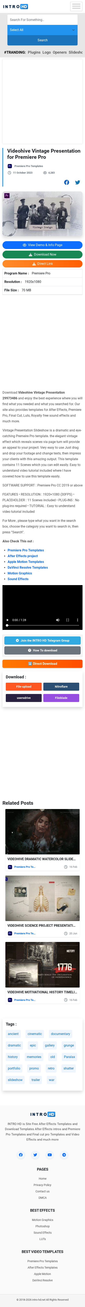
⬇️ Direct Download (42, 664)
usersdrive (24, 698)
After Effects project (23, 556)
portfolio (14, 1068)
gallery (50, 1045)
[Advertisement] (42, 101)
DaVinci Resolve (42, 1280)
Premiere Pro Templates (28, 166)
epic (33, 1045)
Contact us (42, 1191)
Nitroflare (61, 686)
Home (42, 1178)
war (51, 1080)
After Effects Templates (43, 1267)
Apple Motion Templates (26, 562)
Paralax (69, 1057)
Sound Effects (18, 579)
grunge (69, 1045)
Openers (60, 52)
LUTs (42, 1239)
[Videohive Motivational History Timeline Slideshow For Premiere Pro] (42, 964)
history (13, 1057)
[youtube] (50, 1155)
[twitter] (35, 1155)
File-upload (23, 686)
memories (34, 1057)
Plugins (34, 52)
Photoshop (42, 1226)
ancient (13, 1034)
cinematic (35, 1034)
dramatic (14, 1045)
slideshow (15, 1080)
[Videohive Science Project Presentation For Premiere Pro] (42, 898)
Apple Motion (42, 1274)
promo (34, 1068)
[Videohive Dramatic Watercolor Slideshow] (42, 831)
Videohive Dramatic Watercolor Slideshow (45, 859)
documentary (60, 1034)
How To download (45, 650)
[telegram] (64, 1155)
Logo (46, 52)
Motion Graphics (20, 573)
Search (43, 40)
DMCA (43, 1197)
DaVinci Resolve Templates (28, 567)
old (52, 1057)
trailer (36, 1080)
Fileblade (61, 698)
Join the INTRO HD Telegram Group (45, 640)
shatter (69, 1068)
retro (51, 1068)
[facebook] (21, 1155)
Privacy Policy (42, 1185)
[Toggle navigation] (76, 6)
